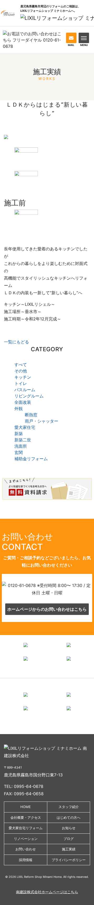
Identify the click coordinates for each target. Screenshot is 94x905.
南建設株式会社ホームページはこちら (47, 892)
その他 (20, 370)
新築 (18, 433)
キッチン (22, 377)
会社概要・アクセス (25, 817)
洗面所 (20, 446)
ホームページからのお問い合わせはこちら (47, 609)
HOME (25, 807)
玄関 (18, 452)
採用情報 (25, 860)
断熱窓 (31, 414)
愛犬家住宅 (24, 427)
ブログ (68, 839)
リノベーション (26, 839)
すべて (20, 364)
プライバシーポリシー (69, 860)
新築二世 (22, 439)
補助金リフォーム (31, 458)
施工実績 (68, 849)
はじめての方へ (68, 817)
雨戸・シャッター (41, 421)
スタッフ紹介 (68, 807)
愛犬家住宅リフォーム (26, 828)
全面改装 (22, 402)
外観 (18, 408)
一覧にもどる (16, 341)
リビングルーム (29, 396)
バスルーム (24, 389)
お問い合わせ (25, 849)
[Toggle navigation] (84, 37)
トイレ (20, 383)
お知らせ (68, 828)
